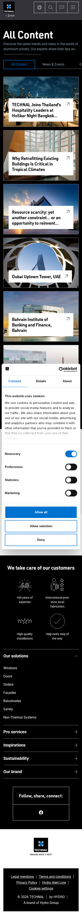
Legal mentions (22, 877)
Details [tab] (41, 381)
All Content (19, 64)
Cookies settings (41, 888)
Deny (41, 540)
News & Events (53, 64)
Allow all (41, 512)
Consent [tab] (14, 381)
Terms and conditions (55, 877)
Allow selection (41, 526)
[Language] (39, 7)
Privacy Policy (26, 883)
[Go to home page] (9, 10)
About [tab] (67, 381)
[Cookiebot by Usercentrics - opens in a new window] (59, 369)
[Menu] (73, 7)
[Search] (50, 7)
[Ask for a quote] (61, 7)
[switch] (71, 467)
